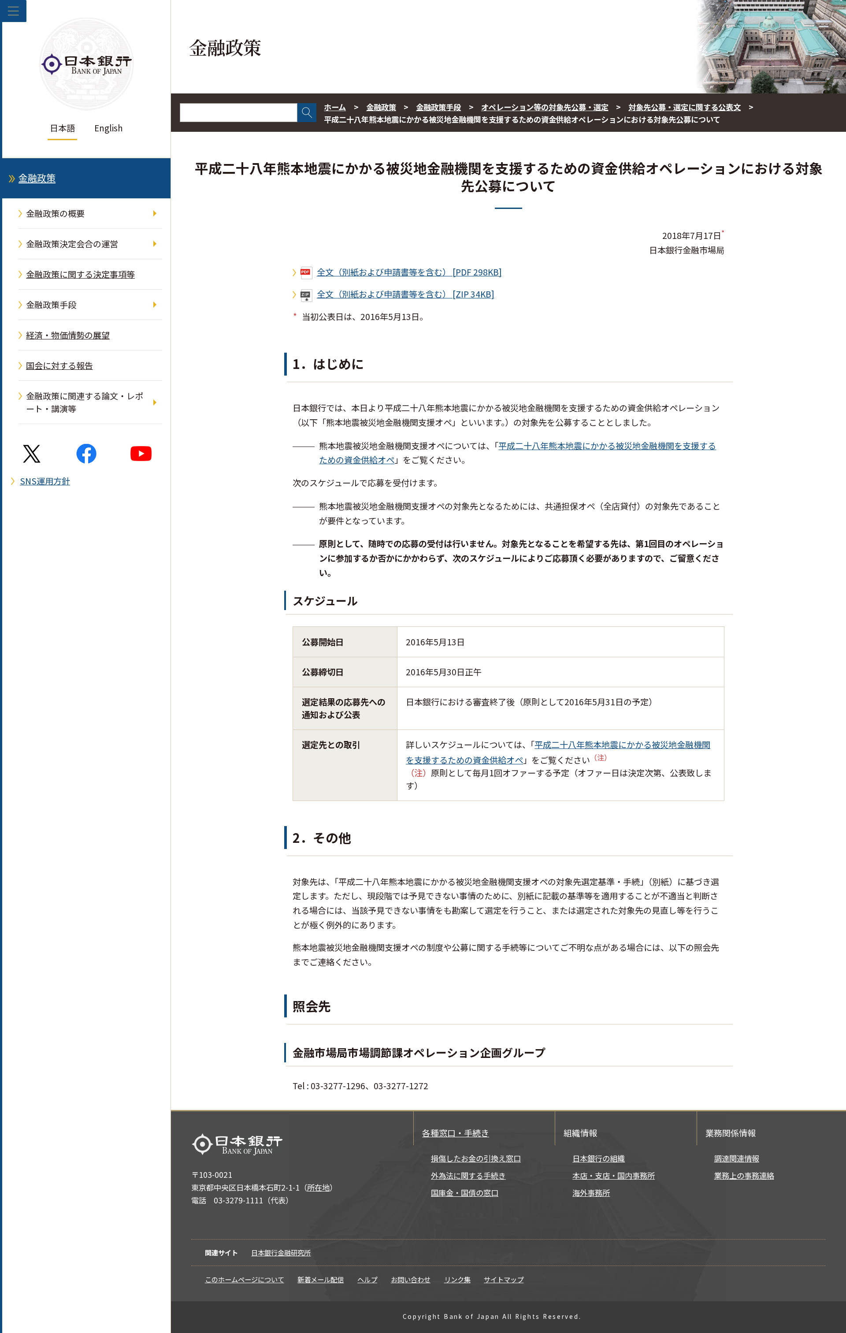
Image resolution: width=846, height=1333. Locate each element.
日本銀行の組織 (598, 1158)
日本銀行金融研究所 (281, 1252)
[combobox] (238, 112)
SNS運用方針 (45, 481)
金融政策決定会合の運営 (72, 244)
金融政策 (37, 177)
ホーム (335, 106)
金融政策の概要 (55, 213)
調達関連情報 (736, 1158)
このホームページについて (244, 1279)
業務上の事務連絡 (744, 1175)
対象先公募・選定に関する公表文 (684, 106)
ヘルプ (367, 1279)
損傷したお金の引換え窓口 (476, 1158)
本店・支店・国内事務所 (613, 1175)
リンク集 (457, 1279)
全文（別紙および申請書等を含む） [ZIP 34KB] (405, 294)
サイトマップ (503, 1279)
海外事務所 (591, 1192)
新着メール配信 (320, 1279)
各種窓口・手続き (455, 1133)
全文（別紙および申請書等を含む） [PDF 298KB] (409, 272)
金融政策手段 (51, 304)
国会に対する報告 (59, 365)
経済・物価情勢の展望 (68, 335)
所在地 (318, 1187)
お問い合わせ (410, 1279)
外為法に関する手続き (468, 1175)
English (108, 128)
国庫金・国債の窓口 (464, 1192)
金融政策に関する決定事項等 (80, 274)
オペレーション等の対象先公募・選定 (545, 106)
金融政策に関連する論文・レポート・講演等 (84, 402)
